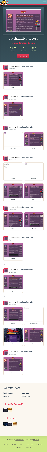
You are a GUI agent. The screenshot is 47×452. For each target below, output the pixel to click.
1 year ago (12, 68)
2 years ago (12, 99)
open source (20, 440)
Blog (27, 444)
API (32, 444)
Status (39, 444)
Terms (18, 447)
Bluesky (36, 440)
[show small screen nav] (44, 2)
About (6, 444)
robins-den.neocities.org (23, 42)
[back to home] (4, 3)
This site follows (13, 404)
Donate (15, 444)
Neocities (10, 440)
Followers (9, 418)
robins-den (15, 66)
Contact (27, 447)
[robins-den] (6, 67)
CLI (21, 444)
